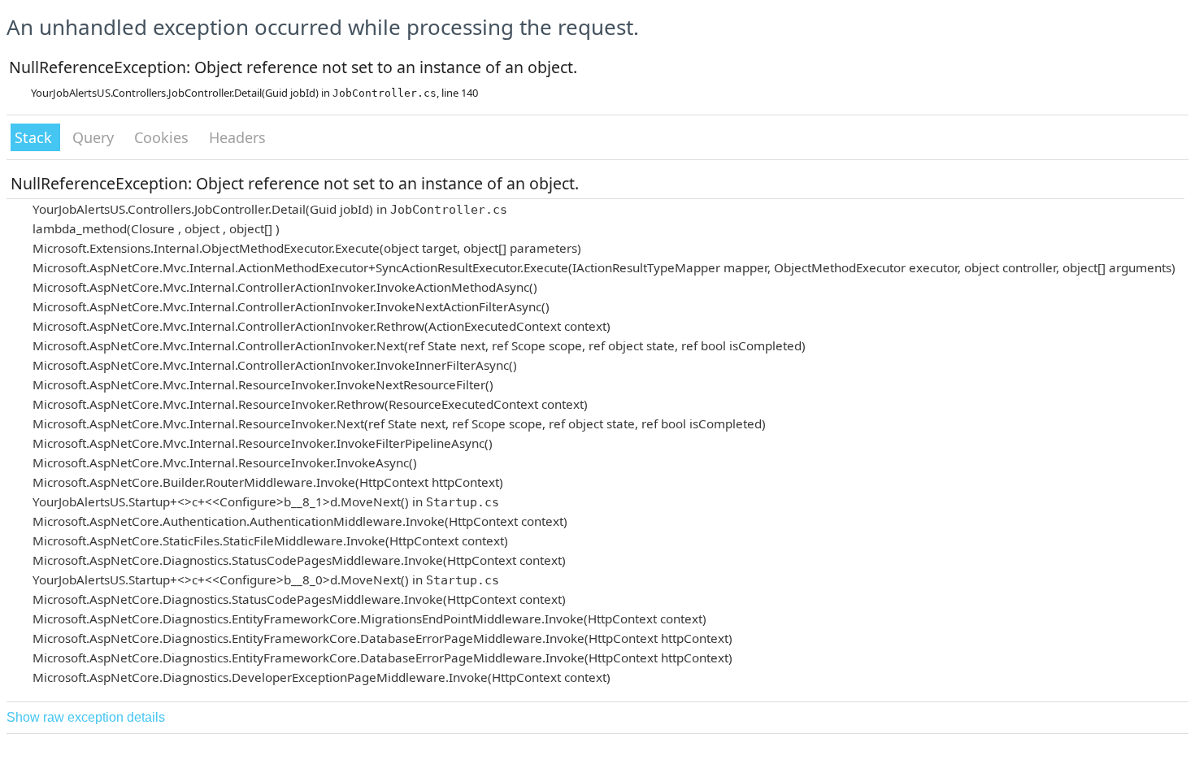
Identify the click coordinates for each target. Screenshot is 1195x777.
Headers (237, 137)
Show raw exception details (86, 717)
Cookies (163, 137)
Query (95, 137)
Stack (35, 137)
